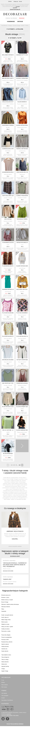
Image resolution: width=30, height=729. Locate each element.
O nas (2, 680)
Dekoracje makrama (5, 606)
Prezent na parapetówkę (6, 637)
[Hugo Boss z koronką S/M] (7, 117)
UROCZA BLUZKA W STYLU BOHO (10, 101)
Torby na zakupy (4, 659)
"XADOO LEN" (7, 579)
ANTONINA (7, 150)
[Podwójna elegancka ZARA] (22, 375)
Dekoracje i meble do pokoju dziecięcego (10, 604)
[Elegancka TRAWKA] (22, 211)
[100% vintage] (7, 211)
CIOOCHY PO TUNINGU (8, 80)
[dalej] (22, 445)
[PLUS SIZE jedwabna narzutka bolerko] (22, 305)
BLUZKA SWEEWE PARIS (22, 430)
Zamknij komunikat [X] (15, 9)
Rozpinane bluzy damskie (6, 641)
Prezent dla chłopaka (5, 634)
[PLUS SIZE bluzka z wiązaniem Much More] (22, 328)
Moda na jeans (4, 622)
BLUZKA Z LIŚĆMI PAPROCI (23, 78)
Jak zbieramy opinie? (15, 556)
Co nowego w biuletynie (15, 508)
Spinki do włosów (5, 644)
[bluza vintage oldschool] (7, 399)
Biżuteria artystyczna (5, 595)
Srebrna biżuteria (5, 646)
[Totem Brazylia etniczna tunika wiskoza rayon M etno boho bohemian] (7, 234)
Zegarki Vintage (4, 671)
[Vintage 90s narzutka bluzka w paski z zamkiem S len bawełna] (22, 234)
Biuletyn (3, 682)
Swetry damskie (4, 651)
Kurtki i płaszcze (5, 617)
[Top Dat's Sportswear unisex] (22, 352)
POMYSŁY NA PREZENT (11, 18)
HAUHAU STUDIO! (22, 197)
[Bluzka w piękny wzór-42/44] (22, 399)
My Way (8, 127)
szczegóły (18, 6)
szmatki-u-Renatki (8, 197)
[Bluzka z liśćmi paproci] (22, 70)
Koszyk (20, 1)
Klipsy (2, 609)
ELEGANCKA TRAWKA (22, 219)
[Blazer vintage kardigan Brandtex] (22, 258)
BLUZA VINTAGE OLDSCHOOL (9, 406)
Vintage (3, 668)
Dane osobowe (4, 684)
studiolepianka (22, 150)
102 (19, 465)
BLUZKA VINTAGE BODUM (22, 125)
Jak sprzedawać (4, 695)
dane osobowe (9, 715)
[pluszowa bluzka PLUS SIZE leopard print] (7, 258)
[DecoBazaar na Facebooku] (7, 718)
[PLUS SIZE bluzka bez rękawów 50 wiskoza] (7, 305)
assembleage (22, 268)
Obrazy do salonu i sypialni (7, 626)
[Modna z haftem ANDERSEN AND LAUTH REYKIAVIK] (22, 141)
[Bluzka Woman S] (22, 94)
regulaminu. (8, 713)
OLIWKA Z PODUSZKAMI (22, 195)
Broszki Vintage (4, 602)
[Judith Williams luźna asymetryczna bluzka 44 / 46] (7, 188)
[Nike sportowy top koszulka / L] (7, 375)
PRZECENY (21, 18)
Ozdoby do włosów (5, 628)
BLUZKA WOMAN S (22, 101)
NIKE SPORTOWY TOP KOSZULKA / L (11, 383)
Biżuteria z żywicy (5, 597)
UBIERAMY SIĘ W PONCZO (15, 531)
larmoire (22, 291)
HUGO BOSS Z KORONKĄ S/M (9, 125)
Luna (8, 244)
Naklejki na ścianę (5, 624)
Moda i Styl (15, 529)
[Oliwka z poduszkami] (22, 188)
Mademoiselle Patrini (22, 127)
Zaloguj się (16, 1)
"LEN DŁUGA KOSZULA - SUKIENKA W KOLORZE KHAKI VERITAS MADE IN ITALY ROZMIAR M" (14, 564)
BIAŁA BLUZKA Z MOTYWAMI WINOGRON (12, 78)
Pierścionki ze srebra (5, 631)
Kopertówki (3, 611)
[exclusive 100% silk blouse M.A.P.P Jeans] (22, 281)
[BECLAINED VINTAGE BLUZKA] (7, 47)
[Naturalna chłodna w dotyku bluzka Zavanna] (7, 352)
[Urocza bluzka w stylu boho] (7, 94)
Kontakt (3, 697)
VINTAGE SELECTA (7, 57)
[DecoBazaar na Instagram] (3, 718)
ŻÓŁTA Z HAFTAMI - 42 (7, 430)
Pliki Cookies (4, 687)
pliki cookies (16, 715)
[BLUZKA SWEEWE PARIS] (22, 422)
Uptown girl (22, 174)
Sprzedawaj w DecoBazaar (7, 700)
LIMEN (22, 408)
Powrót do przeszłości (22, 104)
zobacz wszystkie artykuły (15, 546)
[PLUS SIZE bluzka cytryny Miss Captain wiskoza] (7, 328)
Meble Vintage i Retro (6, 619)
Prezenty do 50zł (5, 639)
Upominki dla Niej (5, 666)
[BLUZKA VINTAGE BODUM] (22, 117)
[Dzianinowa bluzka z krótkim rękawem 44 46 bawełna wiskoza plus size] (7, 164)
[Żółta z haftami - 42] (7, 422)
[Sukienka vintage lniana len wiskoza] (7, 281)
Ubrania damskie (5, 661)
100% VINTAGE (8, 219)
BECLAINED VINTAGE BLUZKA (9, 54)
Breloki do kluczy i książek (7, 599)
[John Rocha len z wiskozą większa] (22, 164)
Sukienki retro (4, 648)
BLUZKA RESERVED (8, 453)
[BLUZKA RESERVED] (7, 445)
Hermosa (22, 57)
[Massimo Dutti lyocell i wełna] (22, 47)
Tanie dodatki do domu (6, 654)
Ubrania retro (4, 664)
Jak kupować (4, 693)
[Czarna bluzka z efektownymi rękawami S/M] (7, 141)
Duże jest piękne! (8, 174)
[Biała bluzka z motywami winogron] (7, 70)
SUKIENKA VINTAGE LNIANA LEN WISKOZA (12, 289)
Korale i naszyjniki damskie (7, 615)
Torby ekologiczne (5, 657)
